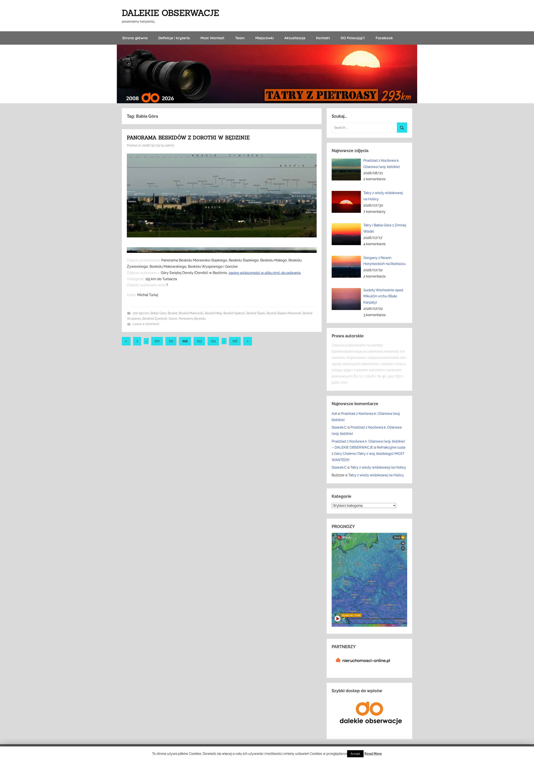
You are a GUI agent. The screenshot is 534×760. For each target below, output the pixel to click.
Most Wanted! (212, 38)
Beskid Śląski (256, 313)
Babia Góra (158, 313)
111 (171, 341)
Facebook (384, 38)
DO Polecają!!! (353, 38)
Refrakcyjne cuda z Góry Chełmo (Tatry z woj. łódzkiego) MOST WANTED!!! (368, 453)
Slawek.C (339, 427)
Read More (373, 754)
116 (234, 341)
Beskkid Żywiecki (154, 318)
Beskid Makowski (191, 313)
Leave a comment (146, 324)
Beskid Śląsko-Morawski (284, 313)
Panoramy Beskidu (192, 318)
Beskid (172, 313)
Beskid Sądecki (234, 313)
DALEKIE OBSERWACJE (170, 13)
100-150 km (141, 313)
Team (240, 38)
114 (213, 341)
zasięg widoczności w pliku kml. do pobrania (265, 273)
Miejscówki (264, 38)
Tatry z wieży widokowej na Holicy (378, 467)
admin (169, 145)
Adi (334, 413)
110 (157, 341)
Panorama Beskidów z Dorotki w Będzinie (188, 137)
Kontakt (323, 38)
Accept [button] (355, 753)
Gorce (173, 318)
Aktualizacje (294, 38)
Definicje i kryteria (174, 38)
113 (199, 341)
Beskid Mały (213, 313)
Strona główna (135, 38)
